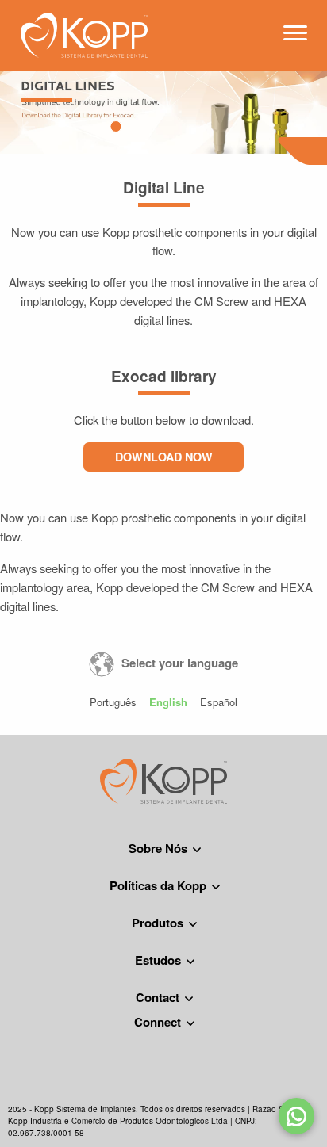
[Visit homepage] (84, 32)
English (168, 702)
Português (113, 702)
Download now (164, 457)
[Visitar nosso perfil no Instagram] (163, 1038)
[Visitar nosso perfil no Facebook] (129, 1038)
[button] (115, 126)
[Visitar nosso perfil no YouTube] (198, 1038)
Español (218, 702)
